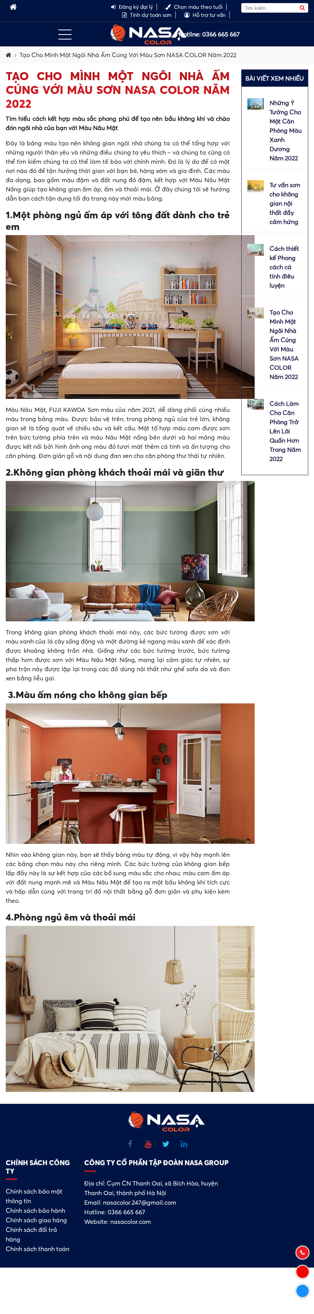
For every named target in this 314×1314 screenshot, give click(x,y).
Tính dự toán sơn (151, 15)
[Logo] (148, 33)
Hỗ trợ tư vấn (209, 15)
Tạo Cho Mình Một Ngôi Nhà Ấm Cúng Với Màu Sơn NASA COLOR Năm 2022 (128, 55)
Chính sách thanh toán (37, 1249)
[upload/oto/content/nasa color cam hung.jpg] (255, 185)
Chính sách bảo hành (35, 1210)
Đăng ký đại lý (136, 6)
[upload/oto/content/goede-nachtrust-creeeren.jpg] (255, 312)
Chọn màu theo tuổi (198, 6)
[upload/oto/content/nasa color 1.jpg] (255, 249)
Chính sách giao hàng (36, 1220)
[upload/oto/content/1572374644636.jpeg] (255, 403)
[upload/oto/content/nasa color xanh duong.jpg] (255, 103)
